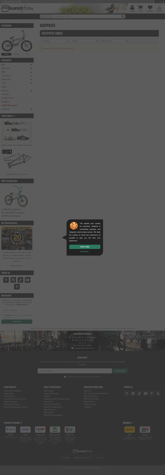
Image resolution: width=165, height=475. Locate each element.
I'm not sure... (85, 251)
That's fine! (84, 247)
